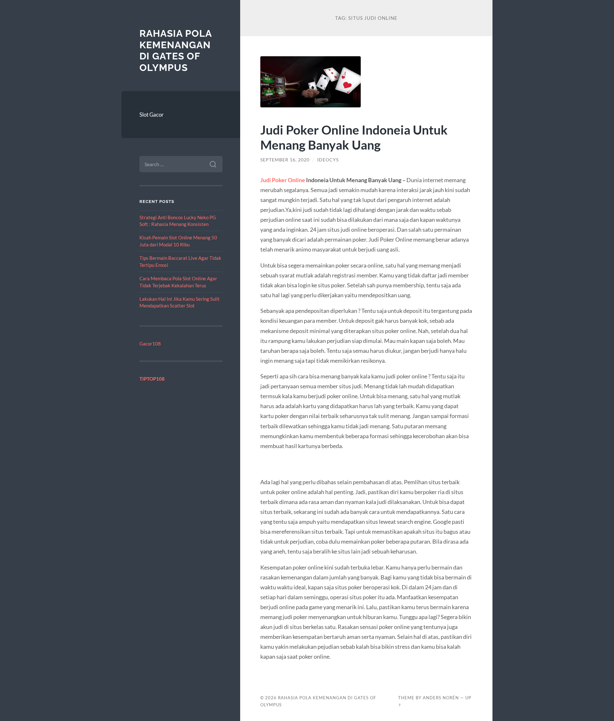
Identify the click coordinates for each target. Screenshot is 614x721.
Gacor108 (150, 343)
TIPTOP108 (152, 379)
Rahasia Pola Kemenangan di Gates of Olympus (175, 50)
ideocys (328, 159)
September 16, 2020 (285, 159)
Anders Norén (441, 697)
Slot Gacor (151, 114)
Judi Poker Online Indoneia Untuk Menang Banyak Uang (354, 137)
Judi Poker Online (282, 179)
